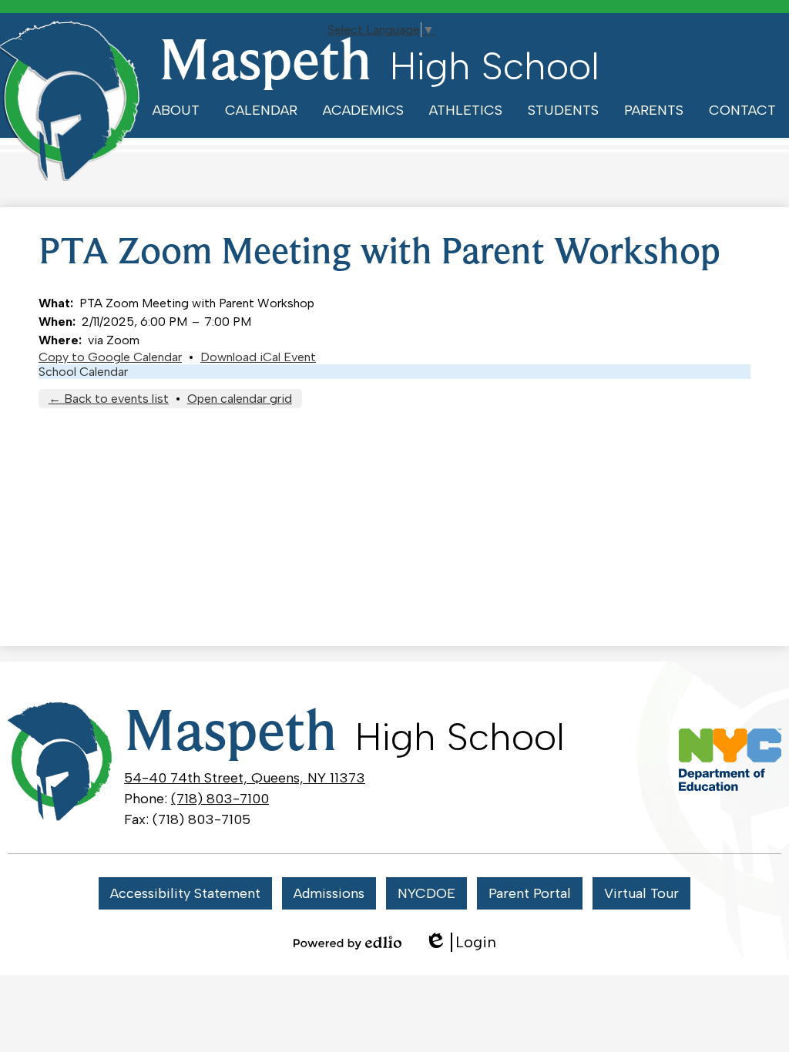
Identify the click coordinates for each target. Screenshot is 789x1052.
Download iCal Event (258, 357)
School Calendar (83, 371)
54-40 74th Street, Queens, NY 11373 (244, 777)
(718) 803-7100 (220, 798)
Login (460, 942)
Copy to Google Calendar (110, 357)
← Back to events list (109, 398)
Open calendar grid (239, 398)
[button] (176, 110)
